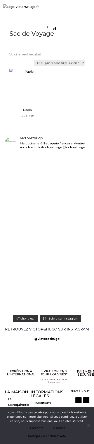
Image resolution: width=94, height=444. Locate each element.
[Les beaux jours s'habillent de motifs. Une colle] (47, 248)
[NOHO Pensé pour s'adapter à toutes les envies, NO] (47, 296)
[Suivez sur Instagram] (78, 400)
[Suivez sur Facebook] (86, 400)
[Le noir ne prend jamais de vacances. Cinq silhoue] (47, 268)
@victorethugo (47, 339)
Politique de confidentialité (47, 436)
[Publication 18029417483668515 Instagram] (47, 308)
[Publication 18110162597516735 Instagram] (47, 283)
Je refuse (58, 428)
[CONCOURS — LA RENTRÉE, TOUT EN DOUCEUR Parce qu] (47, 196)
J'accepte (36, 428)
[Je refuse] (88, 425)
